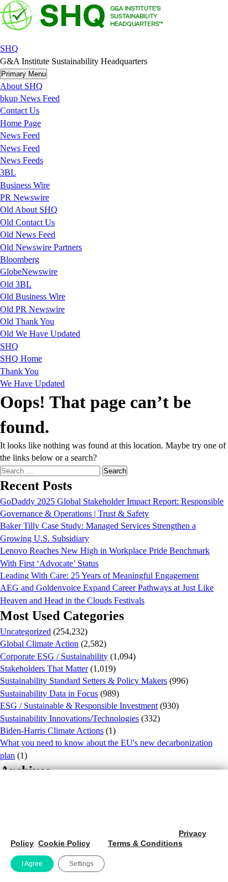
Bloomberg (19, 259)
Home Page (20, 123)
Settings (81, 864)
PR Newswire (24, 197)
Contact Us (19, 110)
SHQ (9, 48)
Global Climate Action (39, 643)
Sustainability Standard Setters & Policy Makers (83, 680)
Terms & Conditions (145, 843)
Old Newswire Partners (41, 247)
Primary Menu (23, 74)
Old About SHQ (29, 209)
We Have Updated (32, 383)
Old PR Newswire (32, 309)
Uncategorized (25, 631)
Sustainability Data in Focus (49, 693)
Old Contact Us (27, 222)
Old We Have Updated (40, 333)
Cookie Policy (64, 843)
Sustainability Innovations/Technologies (69, 718)
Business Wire (25, 185)
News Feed (20, 135)
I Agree (32, 864)
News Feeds (21, 160)
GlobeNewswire (29, 271)
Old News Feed (27, 234)
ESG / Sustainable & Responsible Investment (79, 705)
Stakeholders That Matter (44, 668)
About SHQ (21, 86)
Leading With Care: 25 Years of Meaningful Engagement (99, 575)
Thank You (19, 371)
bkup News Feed (30, 98)
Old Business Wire (32, 296)
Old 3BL (16, 284)
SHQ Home (21, 358)
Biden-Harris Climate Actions (51, 730)
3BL (8, 172)
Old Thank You (27, 321)
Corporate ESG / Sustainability (54, 656)
